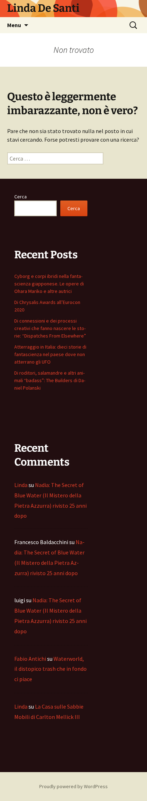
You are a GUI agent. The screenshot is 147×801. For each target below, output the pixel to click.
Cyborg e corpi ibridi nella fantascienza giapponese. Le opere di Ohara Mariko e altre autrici (49, 283)
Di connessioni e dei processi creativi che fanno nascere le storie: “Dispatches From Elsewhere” (50, 328)
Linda (20, 484)
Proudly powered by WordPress (73, 786)
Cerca (20, 196)
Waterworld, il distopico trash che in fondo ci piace (50, 669)
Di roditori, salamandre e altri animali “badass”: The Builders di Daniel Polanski (49, 380)
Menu (14, 25)
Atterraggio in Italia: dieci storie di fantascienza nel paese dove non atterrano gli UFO (50, 354)
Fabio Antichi (30, 658)
